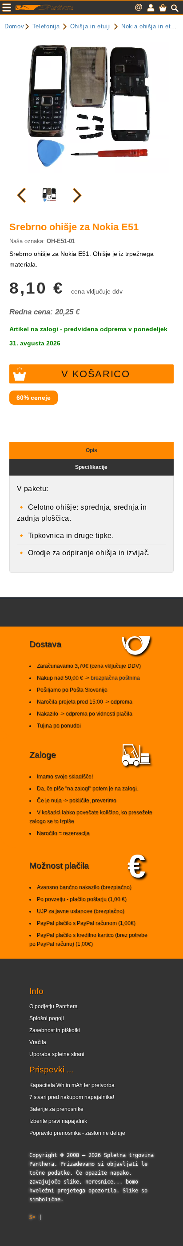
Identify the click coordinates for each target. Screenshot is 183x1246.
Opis (91, 450)
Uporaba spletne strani (56, 1054)
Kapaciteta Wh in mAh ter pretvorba (72, 1085)
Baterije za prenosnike (56, 1109)
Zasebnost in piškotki (54, 1030)
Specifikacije (91, 467)
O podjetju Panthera (53, 1006)
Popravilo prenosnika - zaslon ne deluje (77, 1133)
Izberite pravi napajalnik (58, 1121)
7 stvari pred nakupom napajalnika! (71, 1097)
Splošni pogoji (46, 1018)
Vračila (37, 1042)
